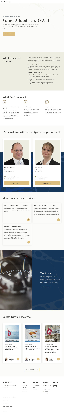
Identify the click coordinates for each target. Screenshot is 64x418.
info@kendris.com (47, 389)
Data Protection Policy (7, 406)
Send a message (46, 392)
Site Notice (5, 400)
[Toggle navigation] (60, 1)
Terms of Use (5, 403)
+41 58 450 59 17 (10, 178)
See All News (30, 369)
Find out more (46, 286)
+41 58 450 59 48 (41, 178)
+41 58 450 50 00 (48, 386)
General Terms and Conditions (9, 396)
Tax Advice (5, 16)
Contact (15, 183)
